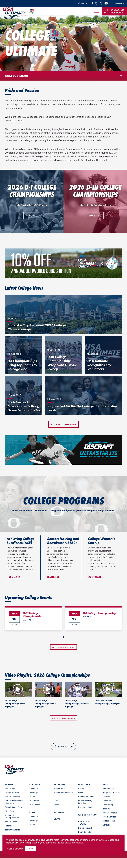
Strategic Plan (109, 820)
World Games (60, 788)
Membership (108, 788)
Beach (56, 804)
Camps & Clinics (12, 792)
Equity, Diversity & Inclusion (86, 802)
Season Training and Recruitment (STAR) (63, 541)
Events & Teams (84, 822)
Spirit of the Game (86, 796)
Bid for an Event (85, 827)
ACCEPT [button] (30, 848)
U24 (55, 796)
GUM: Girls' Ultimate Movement (14, 802)
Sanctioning (108, 804)
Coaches (106, 796)
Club (32, 812)
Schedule (33, 788)
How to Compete (12, 796)
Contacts (106, 824)
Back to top (65, 746)
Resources (107, 808)
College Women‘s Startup (101, 541)
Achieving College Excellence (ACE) (20, 541)
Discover (84, 784)
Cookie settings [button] (15, 848)
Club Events (10, 811)
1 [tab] (63, 637)
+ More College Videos (63, 718)
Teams (32, 796)
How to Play (10, 788)
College (34, 784)
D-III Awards (34, 804)
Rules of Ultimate (85, 807)
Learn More (13, 577)
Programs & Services (111, 792)
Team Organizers (12, 829)
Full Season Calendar (63, 647)
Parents (8, 825)
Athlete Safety (11, 821)
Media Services (109, 816)
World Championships (63, 792)
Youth (9, 784)
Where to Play (87, 815)
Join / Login (118, 3)
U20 (56, 800)
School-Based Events (14, 807)
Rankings (33, 792)
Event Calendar (85, 831)
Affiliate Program (110, 812)
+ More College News (63, 424)
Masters (59, 812)
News (80, 792)
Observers (107, 800)
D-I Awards (34, 800)
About (107, 784)
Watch (81, 788)
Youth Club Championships (12, 816)
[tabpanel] (33, 618)
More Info (32, 215)
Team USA (60, 784)
